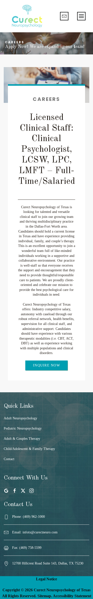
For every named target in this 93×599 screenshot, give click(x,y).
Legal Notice (46, 579)
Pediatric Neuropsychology (23, 428)
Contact (9, 459)
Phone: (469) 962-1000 (28, 517)
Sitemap (44, 596)
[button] (81, 16)
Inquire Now (46, 365)
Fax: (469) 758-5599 (26, 548)
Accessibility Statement (72, 596)
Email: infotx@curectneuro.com (35, 532)
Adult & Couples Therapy (22, 438)
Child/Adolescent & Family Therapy (29, 449)
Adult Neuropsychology (20, 418)
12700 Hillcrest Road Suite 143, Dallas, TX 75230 (47, 563)
